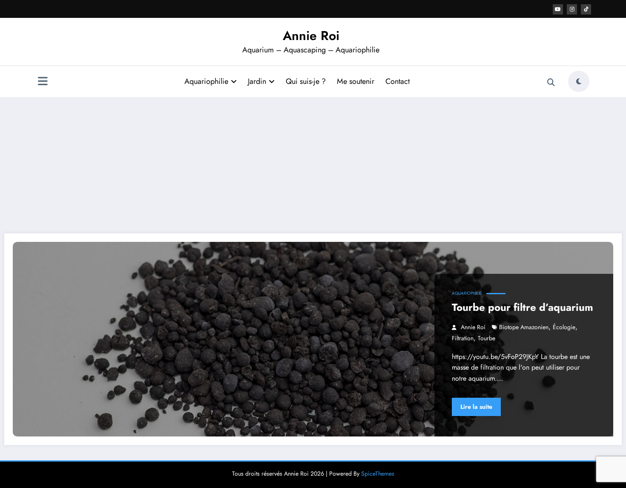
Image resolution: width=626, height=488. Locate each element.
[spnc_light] (578, 81)
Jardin (257, 81)
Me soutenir (355, 81)
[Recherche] (551, 82)
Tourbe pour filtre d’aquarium (522, 307)
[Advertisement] (313, 165)
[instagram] (572, 9)
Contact (397, 81)
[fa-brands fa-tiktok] (586, 9)
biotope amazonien (523, 327)
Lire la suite (476, 406)
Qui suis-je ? (306, 81)
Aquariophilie (206, 81)
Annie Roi (311, 35)
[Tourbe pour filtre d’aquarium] (313, 339)
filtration (463, 338)
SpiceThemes (377, 473)
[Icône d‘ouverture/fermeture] (42, 82)
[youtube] (558, 9)
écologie (564, 327)
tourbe (486, 338)
